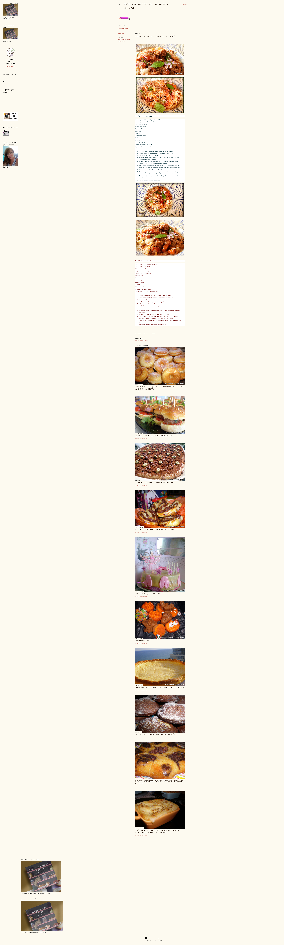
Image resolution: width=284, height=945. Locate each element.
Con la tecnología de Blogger (154, 938)
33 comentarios (143, 438)
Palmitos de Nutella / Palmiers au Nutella (155, 529)
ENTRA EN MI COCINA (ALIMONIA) (10, 61)
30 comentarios (143, 736)
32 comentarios (143, 643)
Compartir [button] (121, 33)
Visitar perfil (10, 66)
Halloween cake (142, 640)
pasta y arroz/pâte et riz (124, 39)
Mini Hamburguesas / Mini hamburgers (153, 436)
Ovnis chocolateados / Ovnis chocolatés (155, 734)
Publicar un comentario (141, 340)
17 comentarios (143, 690)
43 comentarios (143, 391)
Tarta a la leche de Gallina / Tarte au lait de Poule (159, 687)
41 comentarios (143, 596)
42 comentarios (143, 532)
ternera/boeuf (122, 41)
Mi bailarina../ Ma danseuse (148, 594)
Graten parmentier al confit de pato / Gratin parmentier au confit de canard (157, 831)
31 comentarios (143, 786)
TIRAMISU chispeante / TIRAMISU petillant (155, 482)
